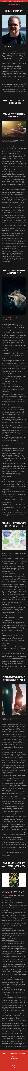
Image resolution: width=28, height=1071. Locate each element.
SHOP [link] (14, 1067)
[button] (3, 4)
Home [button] (14, 1062)
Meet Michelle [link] (14, 1063)
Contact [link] (14, 1065)
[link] (14, 4)
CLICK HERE (9, 718)
